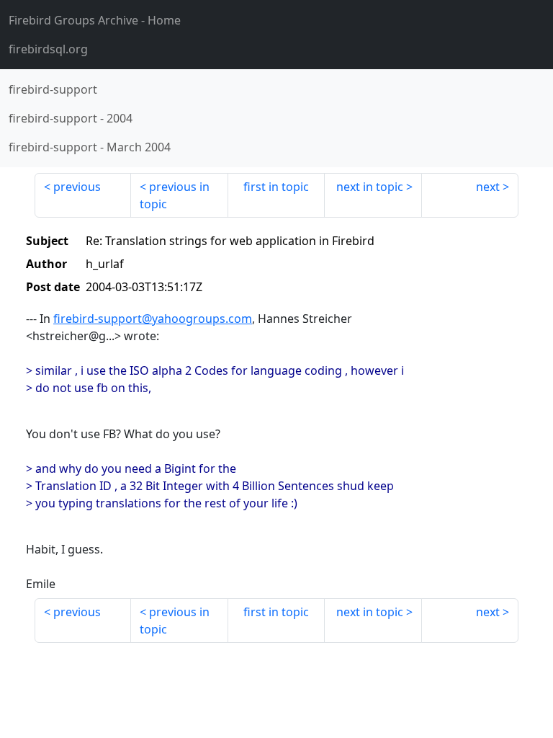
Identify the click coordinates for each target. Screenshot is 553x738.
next (488, 187)
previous (77, 187)
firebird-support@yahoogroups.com (152, 318)
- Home (95, 20)
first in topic (276, 187)
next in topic (369, 187)
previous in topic (175, 195)
